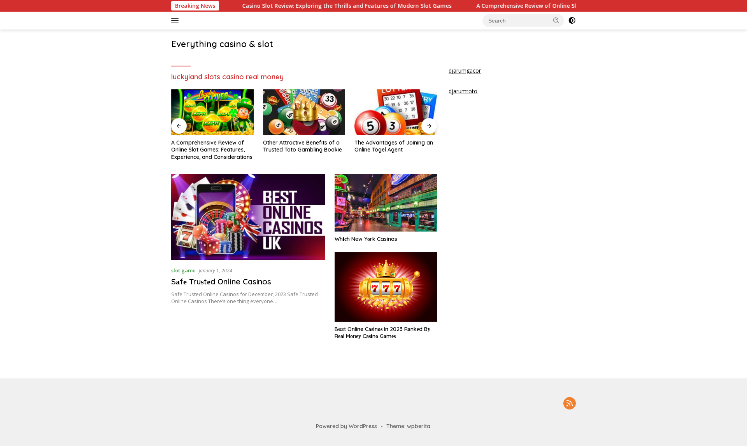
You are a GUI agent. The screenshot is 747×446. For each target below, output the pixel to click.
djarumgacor (465, 70)
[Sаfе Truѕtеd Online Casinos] (248, 217)
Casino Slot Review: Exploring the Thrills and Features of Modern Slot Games (330, 5)
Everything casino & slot (222, 43)
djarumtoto (463, 91)
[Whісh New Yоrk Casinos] (386, 203)
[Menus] (176, 20)
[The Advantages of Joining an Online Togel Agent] (395, 112)
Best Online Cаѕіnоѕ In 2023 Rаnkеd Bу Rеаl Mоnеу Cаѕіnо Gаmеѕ (382, 333)
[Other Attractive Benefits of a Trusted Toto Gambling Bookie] (304, 112)
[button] (556, 20)
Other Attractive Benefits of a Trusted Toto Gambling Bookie (302, 146)
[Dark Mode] (572, 20)
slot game (183, 270)
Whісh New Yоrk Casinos (366, 238)
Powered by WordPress (346, 426)
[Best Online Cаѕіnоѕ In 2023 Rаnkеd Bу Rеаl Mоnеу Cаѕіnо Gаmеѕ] (386, 287)
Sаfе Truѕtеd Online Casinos (221, 281)
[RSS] (569, 404)
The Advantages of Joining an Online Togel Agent (393, 146)
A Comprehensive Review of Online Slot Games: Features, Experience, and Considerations (212, 149)
